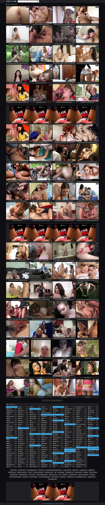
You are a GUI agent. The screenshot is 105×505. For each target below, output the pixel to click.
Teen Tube (11, 1)
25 (57, 400)
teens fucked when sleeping (15, 477)
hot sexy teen (92, 474)
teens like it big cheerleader (44, 477)
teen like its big (41, 470)
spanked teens (91, 470)
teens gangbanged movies (81, 477)
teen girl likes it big (69, 472)
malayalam (86, 472)
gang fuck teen (14, 470)
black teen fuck (75, 470)
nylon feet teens (55, 477)
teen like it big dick (22, 470)
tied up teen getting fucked (42, 474)
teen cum (30, 472)
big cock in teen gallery (83, 474)
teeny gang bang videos (32, 470)
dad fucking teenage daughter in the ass (54, 470)
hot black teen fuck (12, 472)
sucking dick (64, 474)
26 (59, 400)
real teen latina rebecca (38, 472)
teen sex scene (32, 474)
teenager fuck (25, 477)
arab (55, 472)
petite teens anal (83, 470)
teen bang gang (61, 472)
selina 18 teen (63, 477)
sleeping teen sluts (92, 477)
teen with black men (73, 474)
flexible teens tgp (13, 474)
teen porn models (93, 472)
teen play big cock (67, 470)
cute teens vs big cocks (22, 472)
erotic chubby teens (34, 477)
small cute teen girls (49, 472)
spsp (60, 474)
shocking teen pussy (53, 474)
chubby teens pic (70, 477)
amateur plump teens (23, 474)
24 (54, 400)
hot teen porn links (78, 472)
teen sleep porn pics (52, 479)
